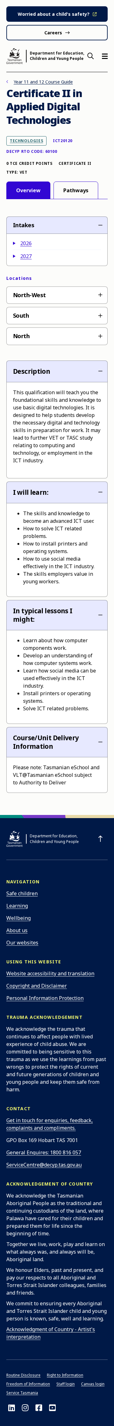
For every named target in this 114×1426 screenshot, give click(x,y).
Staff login (65, 1384)
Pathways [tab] (75, 190)
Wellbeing (18, 918)
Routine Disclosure (23, 1375)
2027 (26, 256)
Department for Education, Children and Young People (57, 56)
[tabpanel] (57, 504)
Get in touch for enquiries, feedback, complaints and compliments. (49, 1124)
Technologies (26, 140)
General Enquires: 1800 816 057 (43, 1152)
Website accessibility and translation (50, 973)
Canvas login (92, 1384)
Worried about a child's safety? (54, 14)
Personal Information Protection (45, 998)
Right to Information (65, 1375)
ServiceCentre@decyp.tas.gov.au (44, 1164)
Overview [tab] (28, 190)
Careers (53, 33)
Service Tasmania (22, 1392)
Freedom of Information (28, 1384)
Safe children (22, 893)
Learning (17, 905)
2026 (26, 243)
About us (17, 930)
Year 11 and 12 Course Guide (43, 82)
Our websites (22, 942)
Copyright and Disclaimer (36, 985)
